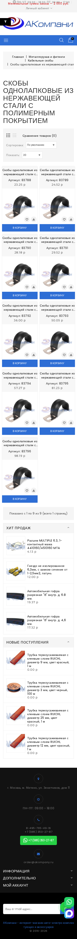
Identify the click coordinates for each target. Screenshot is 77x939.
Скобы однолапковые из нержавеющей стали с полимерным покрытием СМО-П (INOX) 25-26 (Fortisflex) (19, 308)
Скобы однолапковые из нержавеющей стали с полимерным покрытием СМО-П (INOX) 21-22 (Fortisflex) (57, 240)
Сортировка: (15, 145)
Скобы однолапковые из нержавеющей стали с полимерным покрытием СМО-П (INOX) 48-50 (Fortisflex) (57, 376)
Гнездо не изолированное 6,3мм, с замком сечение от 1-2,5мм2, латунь (47, 569)
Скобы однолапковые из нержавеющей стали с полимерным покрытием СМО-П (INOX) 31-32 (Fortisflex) (57, 308)
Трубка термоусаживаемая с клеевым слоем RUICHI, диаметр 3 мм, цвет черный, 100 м (48, 688)
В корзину (20, 227)
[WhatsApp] (69, 902)
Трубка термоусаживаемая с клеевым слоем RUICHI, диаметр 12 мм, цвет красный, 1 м (48, 743)
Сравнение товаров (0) (40, 136)
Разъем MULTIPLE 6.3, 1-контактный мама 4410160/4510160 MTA (44, 544)
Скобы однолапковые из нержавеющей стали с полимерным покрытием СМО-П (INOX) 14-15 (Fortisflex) (19, 172)
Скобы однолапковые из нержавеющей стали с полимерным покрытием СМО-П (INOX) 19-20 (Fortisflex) (19, 240)
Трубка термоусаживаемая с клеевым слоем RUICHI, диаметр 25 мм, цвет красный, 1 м (48, 716)
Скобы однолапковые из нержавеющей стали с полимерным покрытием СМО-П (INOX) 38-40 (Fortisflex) (19, 376)
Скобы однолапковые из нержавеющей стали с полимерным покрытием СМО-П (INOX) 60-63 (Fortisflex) (19, 443)
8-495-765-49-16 (38, 828)
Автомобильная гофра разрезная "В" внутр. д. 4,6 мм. (46, 620)
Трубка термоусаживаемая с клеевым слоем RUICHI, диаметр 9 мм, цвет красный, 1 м (48, 660)
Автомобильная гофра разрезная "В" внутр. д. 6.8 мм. (46, 595)
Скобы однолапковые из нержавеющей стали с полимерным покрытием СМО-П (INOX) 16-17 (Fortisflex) (57, 172)
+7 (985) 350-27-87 (38, 832)
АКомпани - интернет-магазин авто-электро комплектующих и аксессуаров (38, 925)
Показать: (13, 155)
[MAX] (69, 913)
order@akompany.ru (39, 862)
